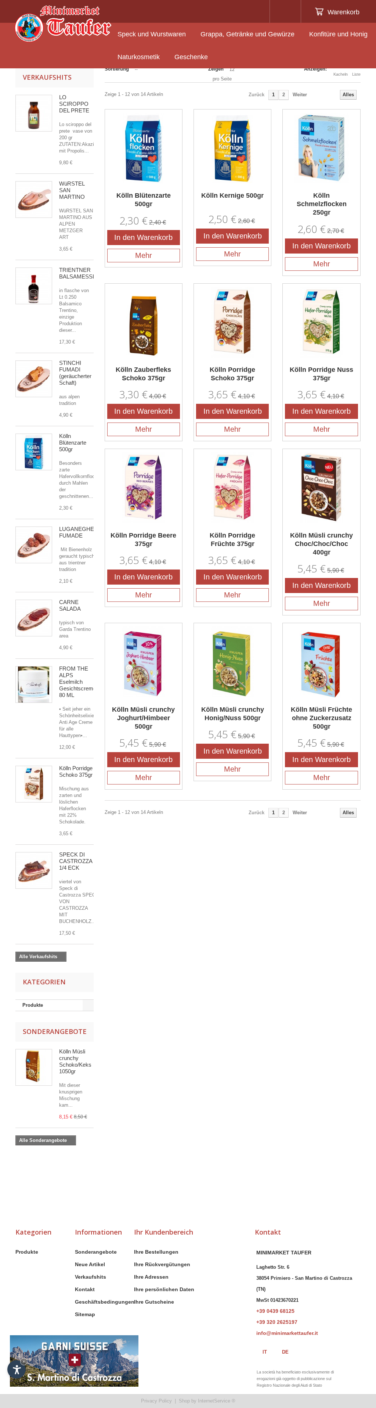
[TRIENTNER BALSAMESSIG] (33, 285)
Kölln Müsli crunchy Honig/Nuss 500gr (232, 714)
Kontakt (85, 1289)
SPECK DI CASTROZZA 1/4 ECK (75, 861)
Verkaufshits (47, 77)
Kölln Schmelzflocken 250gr (322, 204)
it (265, 1352)
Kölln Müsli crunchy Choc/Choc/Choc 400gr (321, 544)
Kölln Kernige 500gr (232, 195)
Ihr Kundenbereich (163, 1232)
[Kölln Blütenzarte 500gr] (33, 452)
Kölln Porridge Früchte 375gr (232, 539)
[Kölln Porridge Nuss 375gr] (321, 322)
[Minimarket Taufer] (63, 24)
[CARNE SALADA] (33, 618)
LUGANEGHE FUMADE (76, 532)
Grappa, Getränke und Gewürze (247, 34)
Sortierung (117, 69)
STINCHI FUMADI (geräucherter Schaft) (75, 373)
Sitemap (85, 1314)
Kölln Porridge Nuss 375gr (321, 374)
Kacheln (340, 74)
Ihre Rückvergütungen (162, 1264)
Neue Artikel (90, 1264)
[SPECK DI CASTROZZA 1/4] (33, 870)
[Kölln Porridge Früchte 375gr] (232, 487)
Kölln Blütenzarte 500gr (72, 442)
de (285, 1352)
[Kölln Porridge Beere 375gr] (143, 487)
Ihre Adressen (151, 1277)
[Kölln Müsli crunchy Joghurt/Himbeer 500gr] (143, 661)
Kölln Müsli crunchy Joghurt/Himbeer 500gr (143, 718)
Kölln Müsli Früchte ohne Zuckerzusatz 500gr (321, 718)
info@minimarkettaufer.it (287, 1333)
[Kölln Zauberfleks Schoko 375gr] (143, 322)
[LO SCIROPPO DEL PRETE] (33, 113)
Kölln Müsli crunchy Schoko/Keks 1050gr (75, 1061)
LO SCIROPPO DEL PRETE (74, 104)
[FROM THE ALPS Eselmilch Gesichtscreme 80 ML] (33, 684)
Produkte (32, 1005)
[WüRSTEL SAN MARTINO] (33, 199)
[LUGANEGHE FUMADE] (33, 545)
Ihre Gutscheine (154, 1302)
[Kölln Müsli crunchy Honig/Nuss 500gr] (232, 661)
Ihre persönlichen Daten (164, 1289)
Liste (356, 74)
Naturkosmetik (139, 57)
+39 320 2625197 (276, 1322)
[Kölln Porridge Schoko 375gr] (33, 784)
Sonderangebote (55, 1031)
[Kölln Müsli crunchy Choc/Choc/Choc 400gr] (321, 487)
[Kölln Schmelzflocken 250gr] (321, 148)
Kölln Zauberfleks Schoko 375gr (143, 374)
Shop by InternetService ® (207, 1401)
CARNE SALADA (70, 605)
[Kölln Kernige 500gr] (232, 148)
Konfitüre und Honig (338, 34)
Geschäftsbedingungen (104, 1302)
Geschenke (191, 57)
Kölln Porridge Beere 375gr (143, 539)
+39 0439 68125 (275, 1311)
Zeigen (216, 69)
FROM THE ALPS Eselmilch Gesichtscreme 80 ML (77, 681)
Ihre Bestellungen (156, 1252)
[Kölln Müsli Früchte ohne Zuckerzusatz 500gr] (321, 661)
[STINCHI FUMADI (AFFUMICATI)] (33, 378)
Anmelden (284, 11)
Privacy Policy (156, 1401)
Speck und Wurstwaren (152, 34)
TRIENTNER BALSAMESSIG (78, 273)
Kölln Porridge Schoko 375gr (76, 771)
